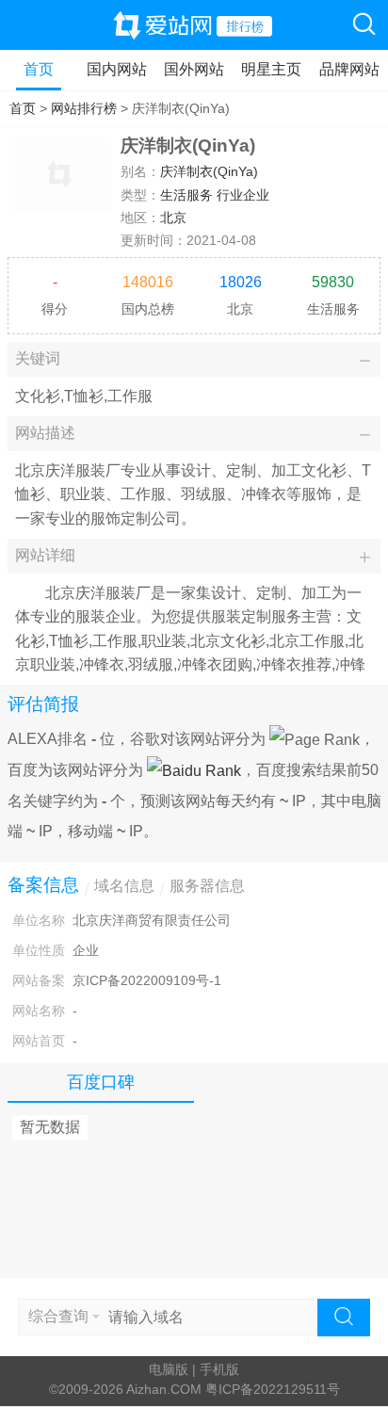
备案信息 (43, 885)
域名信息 (124, 886)
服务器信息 (207, 886)
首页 (39, 69)
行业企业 (243, 195)
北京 (173, 218)
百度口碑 (101, 1082)
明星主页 (271, 69)
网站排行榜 (84, 109)
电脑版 (168, 1370)
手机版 (219, 1370)
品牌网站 (349, 69)
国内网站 (117, 69)
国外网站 (194, 69)
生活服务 (186, 195)
